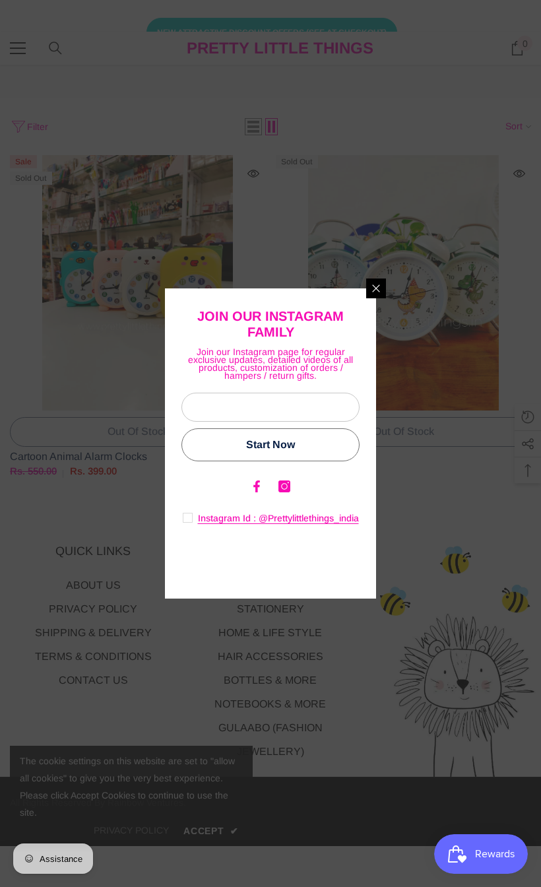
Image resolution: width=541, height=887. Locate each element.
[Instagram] (284, 486)
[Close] (376, 288)
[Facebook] (256, 486)
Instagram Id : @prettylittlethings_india (278, 518)
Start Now (270, 444)
